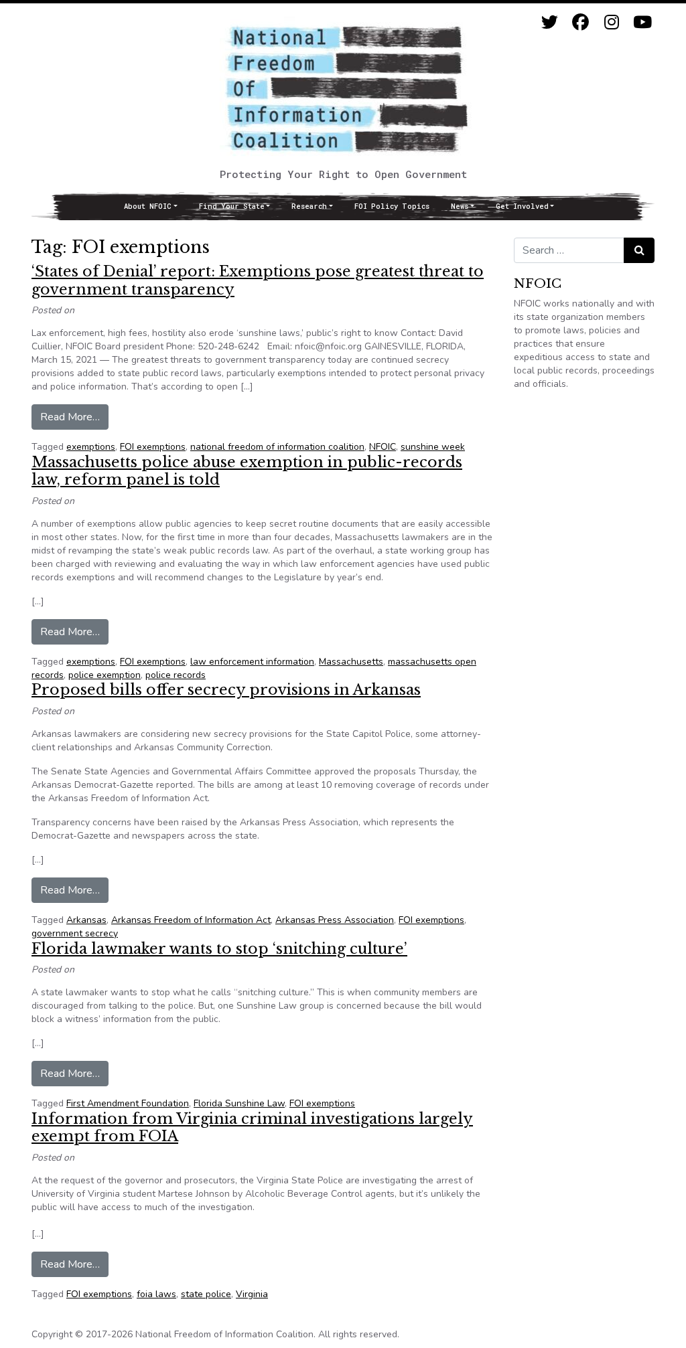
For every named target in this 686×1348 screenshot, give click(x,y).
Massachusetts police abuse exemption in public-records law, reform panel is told (246, 471)
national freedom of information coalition (277, 446)
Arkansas (86, 920)
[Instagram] (611, 22)
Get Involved (522, 206)
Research (309, 206)
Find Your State (232, 206)
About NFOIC (148, 206)
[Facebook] (580, 22)
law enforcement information (252, 661)
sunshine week (433, 446)
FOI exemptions (153, 446)
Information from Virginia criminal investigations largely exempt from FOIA (252, 1127)
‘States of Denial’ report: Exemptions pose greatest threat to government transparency (257, 280)
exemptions (90, 446)
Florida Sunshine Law (239, 1103)
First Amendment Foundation (127, 1103)
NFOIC (382, 446)
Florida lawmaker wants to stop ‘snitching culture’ (219, 949)
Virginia (252, 1294)
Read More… (74, 416)
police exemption (104, 675)
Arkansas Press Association (334, 920)
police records (175, 675)
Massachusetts (351, 661)
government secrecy (74, 933)
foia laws (156, 1294)
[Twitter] (549, 22)
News (459, 206)
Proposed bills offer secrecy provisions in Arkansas (226, 690)
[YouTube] (642, 22)
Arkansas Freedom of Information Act (191, 920)
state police (206, 1294)
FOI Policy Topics (391, 206)
